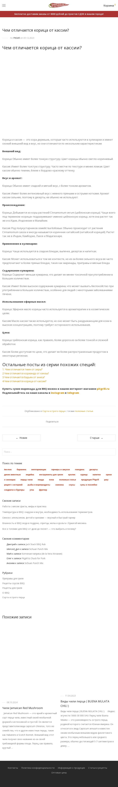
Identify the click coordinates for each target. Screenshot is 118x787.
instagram (57, 393)
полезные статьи (84, 411)
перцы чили (27, 480)
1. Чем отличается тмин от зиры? (22, 369)
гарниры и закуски (60, 469)
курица (84, 474)
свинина (59, 485)
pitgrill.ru (103, 388)
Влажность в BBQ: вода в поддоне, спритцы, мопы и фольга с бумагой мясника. (44, 523)
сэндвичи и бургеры (14, 490)
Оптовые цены (59, 772)
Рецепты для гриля (12, 587)
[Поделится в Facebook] (62, 421)
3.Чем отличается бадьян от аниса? (23, 377)
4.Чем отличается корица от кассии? (24, 381)
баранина (21, 469)
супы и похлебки (88, 485)
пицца (41, 480)
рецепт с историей (13, 485)
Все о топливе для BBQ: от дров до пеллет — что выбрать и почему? (39, 528)
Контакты (13, 767)
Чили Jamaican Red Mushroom (22, 708)
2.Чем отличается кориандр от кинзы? (25, 373)
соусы (72, 485)
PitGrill (16, 37)
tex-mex (8, 469)
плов (51, 480)
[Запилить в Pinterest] (71, 421)
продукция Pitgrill (90, 480)
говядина (79, 469)
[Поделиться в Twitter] (67, 421)
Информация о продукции (71, 767)
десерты (93, 469)
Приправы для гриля (13, 578)
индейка (30, 474)
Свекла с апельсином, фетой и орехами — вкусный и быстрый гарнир (38, 517)
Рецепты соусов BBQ (13, 583)
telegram (73, 393)
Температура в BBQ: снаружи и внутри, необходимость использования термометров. (47, 512)
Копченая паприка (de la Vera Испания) (42, 553)
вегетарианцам (38, 469)
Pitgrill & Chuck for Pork (33, 558)
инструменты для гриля (51, 474)
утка (32, 490)
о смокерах (9, 480)
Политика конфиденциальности (38, 767)
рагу (106, 480)
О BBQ (5, 592)
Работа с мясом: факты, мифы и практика (24, 506)
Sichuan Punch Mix (38, 549)
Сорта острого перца (53, 411)
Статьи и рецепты (97, 767)
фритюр (43, 490)
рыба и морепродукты (39, 485)
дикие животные (12, 474)
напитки (97, 474)
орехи (109, 474)
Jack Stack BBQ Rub (36, 544)
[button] (113, 452)
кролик (71, 474)
